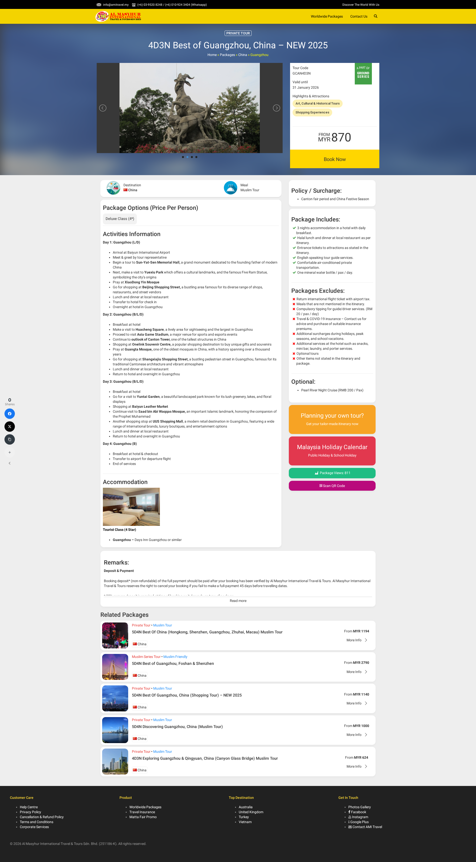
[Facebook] (9, 413)
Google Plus (359, 822)
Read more (238, 601)
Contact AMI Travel (367, 827)
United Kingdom (251, 812)
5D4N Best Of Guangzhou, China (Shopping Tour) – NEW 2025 (187, 695)
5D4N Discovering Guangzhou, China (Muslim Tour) (177, 726)
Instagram (360, 817)
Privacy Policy (30, 812)
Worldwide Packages (327, 16)
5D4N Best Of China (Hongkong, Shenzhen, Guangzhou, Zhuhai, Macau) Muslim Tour (207, 632)
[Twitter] (9, 426)
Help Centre (29, 807)
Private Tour (141, 625)
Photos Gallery (359, 807)
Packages (227, 55)
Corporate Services (34, 827)
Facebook (358, 812)
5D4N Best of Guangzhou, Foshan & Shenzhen (173, 663)
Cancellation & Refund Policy (42, 817)
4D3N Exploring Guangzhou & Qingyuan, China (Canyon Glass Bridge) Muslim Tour (205, 758)
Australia (246, 807)
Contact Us (358, 16)
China (242, 55)
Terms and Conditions (36, 822)
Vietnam (245, 822)
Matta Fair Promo (143, 817)
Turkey (244, 817)
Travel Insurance (142, 812)
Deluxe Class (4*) (120, 218)
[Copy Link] (9, 439)
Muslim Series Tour (146, 657)
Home (212, 55)
